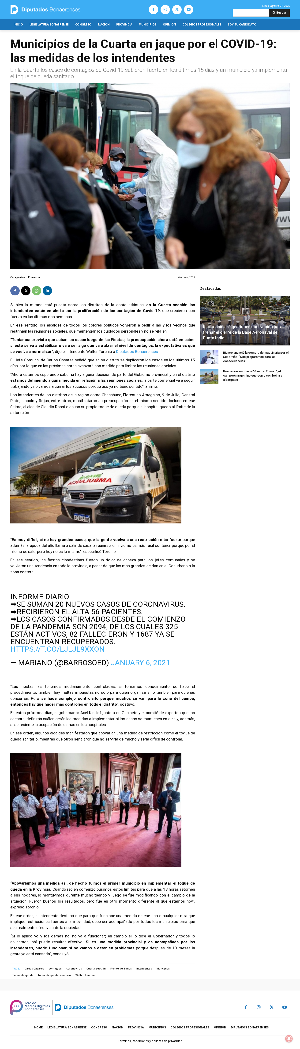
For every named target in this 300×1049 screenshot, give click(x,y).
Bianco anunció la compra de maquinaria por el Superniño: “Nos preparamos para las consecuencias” (256, 357)
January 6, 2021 (140, 662)
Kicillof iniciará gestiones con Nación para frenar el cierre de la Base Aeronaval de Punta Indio (242, 332)
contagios (55, 968)
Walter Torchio (85, 975)
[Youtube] (188, 9)
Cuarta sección (96, 968)
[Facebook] (153, 9)
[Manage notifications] (289, 1038)
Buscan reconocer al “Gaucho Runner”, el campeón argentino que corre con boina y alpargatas (252, 375)
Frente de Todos (121, 968)
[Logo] (67, 9)
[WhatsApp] (36, 290)
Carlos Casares (34, 968)
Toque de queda (23, 975)
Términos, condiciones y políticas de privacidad (150, 1041)
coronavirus (74, 968)
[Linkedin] (47, 290)
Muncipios (163, 968)
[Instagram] (165, 9)
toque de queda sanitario (54, 975)
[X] (177, 9)
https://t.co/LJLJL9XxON (57, 649)
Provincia (34, 277)
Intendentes (144, 968)
